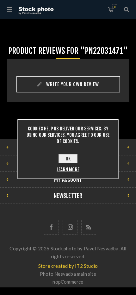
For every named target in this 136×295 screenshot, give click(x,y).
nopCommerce (68, 282)
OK (68, 158)
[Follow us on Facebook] (51, 227)
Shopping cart (114, 7)
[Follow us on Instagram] (70, 227)
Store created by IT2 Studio (68, 266)
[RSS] (88, 227)
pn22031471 (104, 51)
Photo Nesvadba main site (68, 274)
